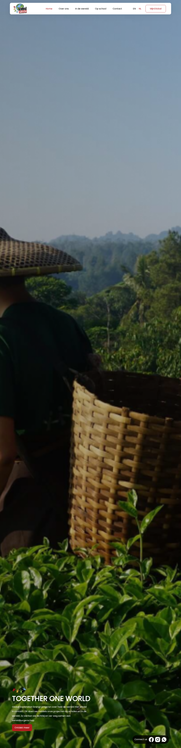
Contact (117, 8)
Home (49, 8)
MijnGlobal (155, 8)
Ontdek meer (22, 727)
